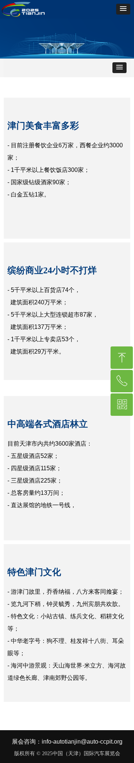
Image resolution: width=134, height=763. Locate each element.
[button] (123, 9)
